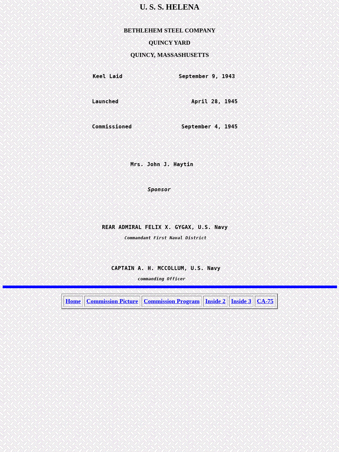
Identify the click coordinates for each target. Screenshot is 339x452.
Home (73, 301)
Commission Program (172, 301)
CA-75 (265, 301)
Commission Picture (112, 301)
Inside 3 (241, 301)
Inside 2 (215, 301)
